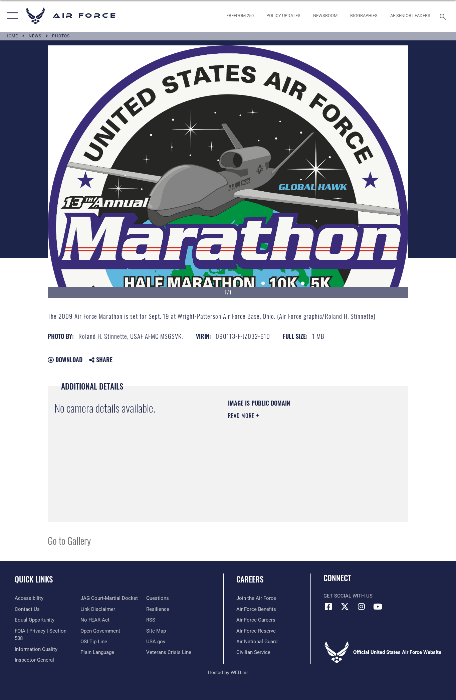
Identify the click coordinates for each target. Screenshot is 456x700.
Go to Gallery (69, 540)
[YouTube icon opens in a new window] (378, 607)
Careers (249, 579)
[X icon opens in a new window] (345, 607)
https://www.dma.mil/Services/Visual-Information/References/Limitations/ (306, 467)
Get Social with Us (348, 596)
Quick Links (34, 579)
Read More (242, 416)
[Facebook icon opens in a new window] (328, 607)
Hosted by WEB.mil (228, 672)
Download (68, 359)
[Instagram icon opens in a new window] (361, 607)
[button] (11, 16)
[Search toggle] (444, 16)
